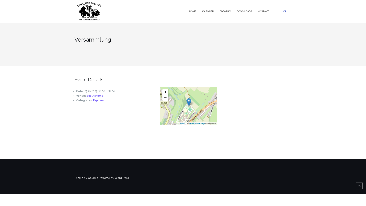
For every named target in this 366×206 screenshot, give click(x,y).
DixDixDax (225, 11)
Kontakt (263, 11)
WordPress (122, 177)
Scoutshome (95, 95)
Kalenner (208, 11)
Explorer (98, 100)
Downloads (244, 11)
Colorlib (93, 177)
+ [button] (165, 92)
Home (192, 11)
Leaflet (181, 123)
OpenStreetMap (197, 123)
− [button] (165, 97)
